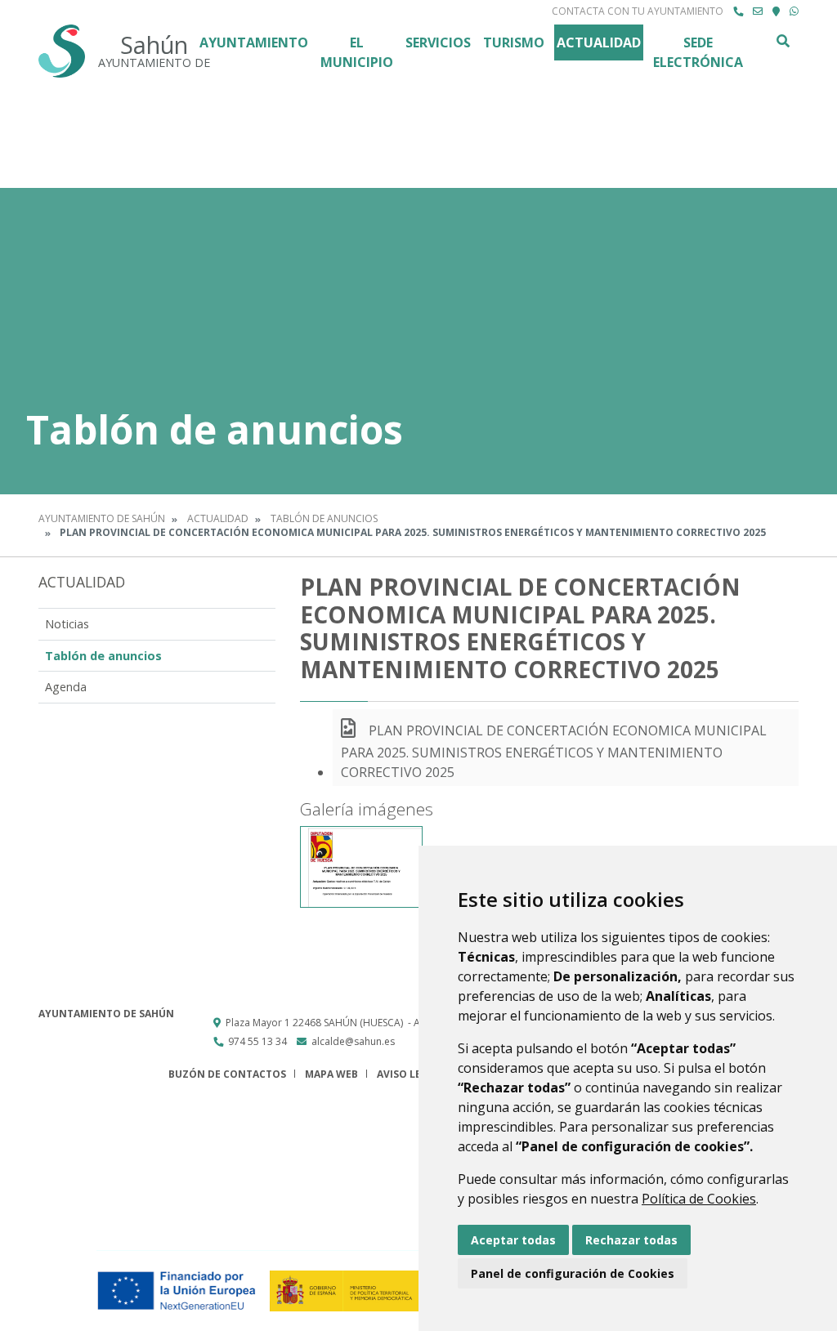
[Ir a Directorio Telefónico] (738, 11)
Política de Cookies (699, 1199)
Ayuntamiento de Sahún (101, 518)
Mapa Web (331, 1074)
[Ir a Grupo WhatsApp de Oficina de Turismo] (794, 11)
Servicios (438, 42)
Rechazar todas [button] (631, 1240)
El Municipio (356, 52)
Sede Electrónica (698, 52)
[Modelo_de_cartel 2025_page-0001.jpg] (361, 867)
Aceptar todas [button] (513, 1240)
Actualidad (599, 42)
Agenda (66, 687)
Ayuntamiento (253, 42)
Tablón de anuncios (324, 518)
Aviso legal (409, 1074)
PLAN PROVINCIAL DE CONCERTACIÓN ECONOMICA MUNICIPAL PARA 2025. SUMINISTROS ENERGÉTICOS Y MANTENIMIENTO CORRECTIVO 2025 (554, 751)
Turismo (513, 42)
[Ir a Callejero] (776, 11)
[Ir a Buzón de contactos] (758, 11)
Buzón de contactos (227, 1074)
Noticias (67, 624)
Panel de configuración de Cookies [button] (572, 1273)
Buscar (782, 41)
